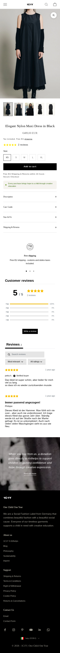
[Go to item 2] (18, 109)
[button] (30, 304)
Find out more (30, 474)
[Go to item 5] (50, 109)
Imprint (6, 561)
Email (5, 616)
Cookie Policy (9, 596)
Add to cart (30, 166)
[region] (30, 254)
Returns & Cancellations (14, 601)
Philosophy (8, 551)
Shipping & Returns (12, 576)
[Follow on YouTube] (31, 629)
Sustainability (9, 556)
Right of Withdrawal (12, 586)
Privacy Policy (9, 591)
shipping (28, 139)
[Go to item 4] (40, 109)
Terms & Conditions (12, 581)
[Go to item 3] (29, 109)
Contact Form (9, 621)
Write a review (30, 331)
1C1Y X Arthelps (10, 541)
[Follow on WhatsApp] (48, 629)
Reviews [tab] (14, 344)
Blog (5, 546)
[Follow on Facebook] (5, 629)
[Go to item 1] (8, 109)
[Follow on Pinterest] (22, 629)
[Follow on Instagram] (13, 629)
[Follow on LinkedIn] (39, 629)
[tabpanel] (30, 391)
